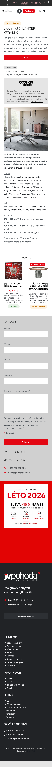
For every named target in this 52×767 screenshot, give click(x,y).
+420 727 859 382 (21, 2)
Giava (25, 197)
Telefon (8, 375)
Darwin (33, 197)
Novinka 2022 (10, 67)
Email (7, 360)
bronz (27, 206)
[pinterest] (7, 5)
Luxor (7, 197)
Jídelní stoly (24, 74)
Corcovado (27, 187)
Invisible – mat (38, 194)
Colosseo (13, 194)
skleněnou (9, 168)
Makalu (8, 187)
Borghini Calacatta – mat (15, 190)
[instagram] (7, 1)
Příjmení (8, 344)
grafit (34, 206)
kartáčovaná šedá (38, 210)
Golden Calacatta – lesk (19, 180)
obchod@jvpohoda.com (31, 4)
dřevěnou (20, 168)
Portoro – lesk (15, 183)
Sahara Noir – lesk (32, 183)
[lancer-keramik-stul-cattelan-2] (26, 129)
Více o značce (37, 102)
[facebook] (3, 1)
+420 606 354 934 (39, 2)
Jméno (7, 328)
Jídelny (33, 74)
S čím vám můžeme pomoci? (17, 391)
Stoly (16, 74)
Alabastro (18, 177)
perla (41, 206)
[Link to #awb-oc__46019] (19, 11)
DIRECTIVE (31, 751)
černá (6, 210)
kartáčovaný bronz (19, 210)
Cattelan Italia (17, 71)
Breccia (16, 187)
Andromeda (25, 194)
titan (21, 206)
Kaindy (37, 187)
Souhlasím (10, 433)
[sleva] (26, 485)
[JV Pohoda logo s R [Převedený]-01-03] (7, 10)
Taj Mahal (16, 197)
